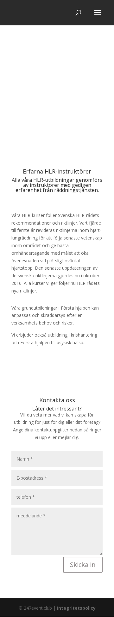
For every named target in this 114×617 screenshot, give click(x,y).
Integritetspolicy (76, 608)
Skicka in (83, 564)
